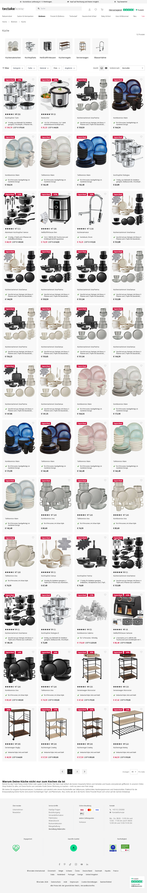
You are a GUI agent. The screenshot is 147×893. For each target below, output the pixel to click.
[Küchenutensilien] (13, 49)
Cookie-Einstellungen (89, 882)
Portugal (71, 874)
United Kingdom (92, 874)
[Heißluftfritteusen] (48, 49)
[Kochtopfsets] (30, 49)
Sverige (80, 874)
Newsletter (17, 812)
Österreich (52, 871)
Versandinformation (56, 815)
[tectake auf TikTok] (70, 864)
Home (4, 22)
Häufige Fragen (54, 810)
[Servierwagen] (82, 49)
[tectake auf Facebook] (59, 864)
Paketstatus (53, 818)
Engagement (28, 839)
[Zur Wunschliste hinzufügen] (33, 79)
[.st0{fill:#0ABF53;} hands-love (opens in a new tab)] (16, 848)
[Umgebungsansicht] (106, 68)
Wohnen (14, 22)
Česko (77, 871)
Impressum (74, 882)
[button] (18, 68)
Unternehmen (18, 810)
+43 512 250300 (118, 810)
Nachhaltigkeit (122, 839)
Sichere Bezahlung (85, 806)
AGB (65, 882)
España (107, 871)
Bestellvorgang (54, 812)
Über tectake (17, 806)
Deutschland (87, 871)
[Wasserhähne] (100, 49)
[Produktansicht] (101, 68)
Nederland (61, 874)
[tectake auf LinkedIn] (87, 864)
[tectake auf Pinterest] (64, 864)
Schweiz (69, 871)
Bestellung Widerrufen (57, 829)
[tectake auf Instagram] (76, 864)
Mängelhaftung (54, 826)
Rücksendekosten (55, 823)
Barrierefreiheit (106, 882)
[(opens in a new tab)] (73, 848)
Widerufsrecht (54, 821)
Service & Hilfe (53, 806)
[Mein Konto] (89, 9)
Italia (52, 874)
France (115, 871)
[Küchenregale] (65, 49)
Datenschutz (56, 882)
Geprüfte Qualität (73, 839)
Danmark (98, 871)
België (61, 871)
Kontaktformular (118, 812)
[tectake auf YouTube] (82, 864)
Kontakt (112, 806)
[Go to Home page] (13, 8)
